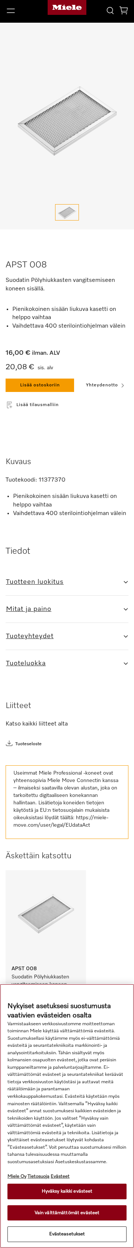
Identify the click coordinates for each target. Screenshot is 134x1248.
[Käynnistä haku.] (110, 10)
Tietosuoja (39, 1176)
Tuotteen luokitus (35, 582)
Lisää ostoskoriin (40, 385)
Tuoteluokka (26, 663)
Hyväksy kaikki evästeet (67, 1191)
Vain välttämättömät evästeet (67, 1212)
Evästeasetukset (67, 1234)
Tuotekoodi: (21, 480)
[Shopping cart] (123, 11)
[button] (22, 11)
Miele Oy (16, 1176)
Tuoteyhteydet (30, 636)
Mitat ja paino (28, 609)
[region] (67, 1116)
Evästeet (60, 1176)
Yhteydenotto (102, 385)
